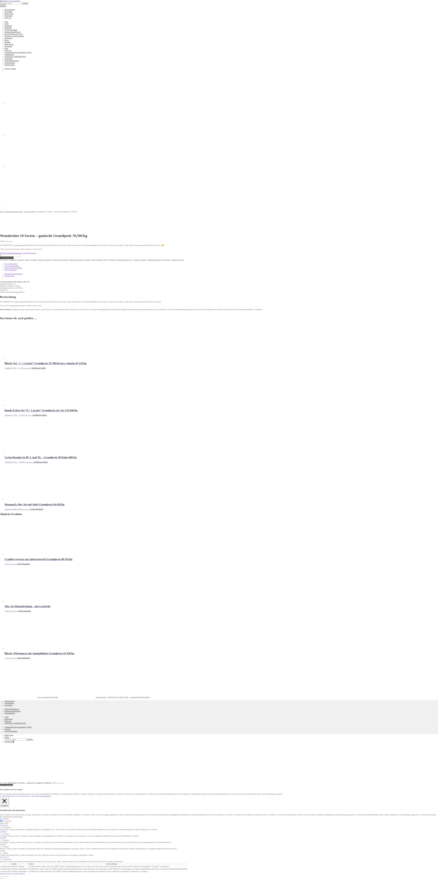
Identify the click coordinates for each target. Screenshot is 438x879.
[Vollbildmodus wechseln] (3, 876)
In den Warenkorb (7, 258)
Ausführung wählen (38, 368)
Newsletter (8, 12)
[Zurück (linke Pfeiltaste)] (1, 878)
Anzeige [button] (3, 844)
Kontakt (7, 42)
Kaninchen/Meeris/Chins (14, 212)
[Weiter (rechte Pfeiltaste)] (3, 878)
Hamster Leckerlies (45, 260)
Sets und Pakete (29, 212)
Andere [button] (2, 851)
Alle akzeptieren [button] (22, 796)
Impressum (8, 38)
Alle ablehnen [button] (33, 796)
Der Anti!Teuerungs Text (14, 34)
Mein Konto (9, 14)
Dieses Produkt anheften (13, 268)
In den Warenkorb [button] (36, 509)
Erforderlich (7, 821)
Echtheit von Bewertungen (14, 36)
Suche (7, 737)
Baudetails (8, 26)
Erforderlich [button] (4, 819)
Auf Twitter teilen (11, 264)
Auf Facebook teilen (12, 266)
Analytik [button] (3, 838)
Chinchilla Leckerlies (16, 260)
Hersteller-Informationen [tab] (13, 274)
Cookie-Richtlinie (11, 30)
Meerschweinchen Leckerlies (79, 260)
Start (6, 22)
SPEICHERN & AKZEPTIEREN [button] (12, 874)
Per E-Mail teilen (11, 270)
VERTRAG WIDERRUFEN (15, 57)
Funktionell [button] (4, 825)
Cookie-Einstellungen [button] (8, 796)
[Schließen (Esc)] (8, 876)
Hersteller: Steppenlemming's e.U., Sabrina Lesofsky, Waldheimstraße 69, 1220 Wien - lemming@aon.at (146, 260)
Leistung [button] (3, 832)
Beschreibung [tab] (9, 276)
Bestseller (8, 28)
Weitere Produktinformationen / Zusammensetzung (18, 253)
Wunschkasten (10, 10)
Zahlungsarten (10, 65)
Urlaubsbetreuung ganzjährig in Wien (18, 52)
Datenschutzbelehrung (13, 32)
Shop (6, 48)
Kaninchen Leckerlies (60, 260)
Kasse (7, 40)
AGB (7, 24)
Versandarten (9, 55)
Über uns (8, 18)
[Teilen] (5, 876)
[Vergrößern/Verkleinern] (1, 876)
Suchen (24, 3)
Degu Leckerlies (31, 260)
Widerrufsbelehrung (12, 61)
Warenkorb (9, 16)
